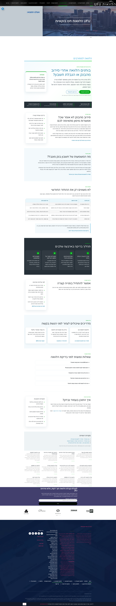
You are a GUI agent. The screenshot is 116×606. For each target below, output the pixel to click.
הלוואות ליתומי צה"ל (54, 559)
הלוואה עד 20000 (35, 465)
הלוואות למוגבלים (81, 3)
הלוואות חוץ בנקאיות (66, 565)
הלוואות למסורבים (72, 3)
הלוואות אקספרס (54, 3)
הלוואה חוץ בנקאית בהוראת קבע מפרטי (50, 453)
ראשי (91, 3)
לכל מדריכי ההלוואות (62, 341)
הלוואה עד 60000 (54, 555)
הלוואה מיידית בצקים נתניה (69, 553)
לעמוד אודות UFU (40, 341)
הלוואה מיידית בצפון (54, 578)
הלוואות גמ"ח (42, 3)
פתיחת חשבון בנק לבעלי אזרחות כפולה (66, 453)
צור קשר (7, 3)
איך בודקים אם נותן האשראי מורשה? (79, 378)
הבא (58, 503)
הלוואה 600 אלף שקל (87, 452)
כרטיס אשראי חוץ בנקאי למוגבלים (66, 575)
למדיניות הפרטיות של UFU (38, 306)
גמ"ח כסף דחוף (36, 477)
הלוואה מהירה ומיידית (53, 565)
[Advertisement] (21, 23)
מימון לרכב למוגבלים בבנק (53, 568)
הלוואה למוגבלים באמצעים (52, 577)
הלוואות (48, 3)
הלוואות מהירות (62, 572)
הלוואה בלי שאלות (79, 533)
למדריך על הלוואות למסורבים (82, 341)
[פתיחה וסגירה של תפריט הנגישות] (2, 8)
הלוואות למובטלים (71, 568)
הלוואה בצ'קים (63, 533)
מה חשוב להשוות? (72, 92)
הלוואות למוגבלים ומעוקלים (68, 569)
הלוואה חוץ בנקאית (84, 535)
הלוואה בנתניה (89, 535)
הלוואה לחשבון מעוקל (53, 575)
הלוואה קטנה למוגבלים (64, 559)
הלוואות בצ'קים (24, 3)
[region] (58, 210)
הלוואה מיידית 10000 (69, 477)
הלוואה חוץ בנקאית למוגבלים (68, 539)
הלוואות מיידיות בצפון (53, 569)
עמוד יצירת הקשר (57, 411)
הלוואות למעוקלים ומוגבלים (52, 574)
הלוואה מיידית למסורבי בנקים (66, 556)
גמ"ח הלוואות (89, 533)
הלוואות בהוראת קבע (33, 3)
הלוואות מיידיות (71, 574)
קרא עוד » (90, 459)
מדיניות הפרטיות (44, 604)
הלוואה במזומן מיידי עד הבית (52, 556)
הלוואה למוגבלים (69, 542)
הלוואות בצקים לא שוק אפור (52, 557)
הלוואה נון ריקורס (54, 572)
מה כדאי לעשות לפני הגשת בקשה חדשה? (78, 383)
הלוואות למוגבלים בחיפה (53, 562)
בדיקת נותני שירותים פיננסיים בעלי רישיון (79, 230)
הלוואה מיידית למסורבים (69, 558)
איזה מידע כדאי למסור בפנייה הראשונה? (78, 373)
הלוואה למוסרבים (63, 3)
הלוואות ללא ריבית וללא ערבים (67, 465)
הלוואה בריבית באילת (52, 477)
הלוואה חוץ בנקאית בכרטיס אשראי (64, 538)
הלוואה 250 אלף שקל (53, 553)
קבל (24, 604)
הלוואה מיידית (66, 544)
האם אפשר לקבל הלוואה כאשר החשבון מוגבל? (76, 367)
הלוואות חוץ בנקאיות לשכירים (64, 566)
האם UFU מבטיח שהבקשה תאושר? (79, 362)
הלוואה (67, 533)
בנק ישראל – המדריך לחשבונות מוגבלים (80, 439)
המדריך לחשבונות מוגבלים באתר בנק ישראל (80, 174)
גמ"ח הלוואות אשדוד (52, 465)
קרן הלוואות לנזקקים (35, 452)
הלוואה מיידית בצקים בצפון (52, 566)
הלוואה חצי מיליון (54, 552)
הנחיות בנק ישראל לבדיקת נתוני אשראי (81, 140)
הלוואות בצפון (72, 565)
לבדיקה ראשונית (85, 92)
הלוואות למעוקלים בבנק (53, 571)
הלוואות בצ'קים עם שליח (65, 563)
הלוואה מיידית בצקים (66, 552)
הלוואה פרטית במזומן (53, 560)
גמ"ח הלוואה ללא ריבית (86, 477)
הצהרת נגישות (40, 536)
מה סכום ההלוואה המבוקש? (71, 498)
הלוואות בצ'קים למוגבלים (86, 465)
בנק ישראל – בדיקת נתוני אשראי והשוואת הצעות (78, 441)
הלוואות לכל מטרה (15, 3)
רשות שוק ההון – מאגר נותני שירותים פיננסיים (78, 442)
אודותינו (87, 3)
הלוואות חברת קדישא (53, 563)
